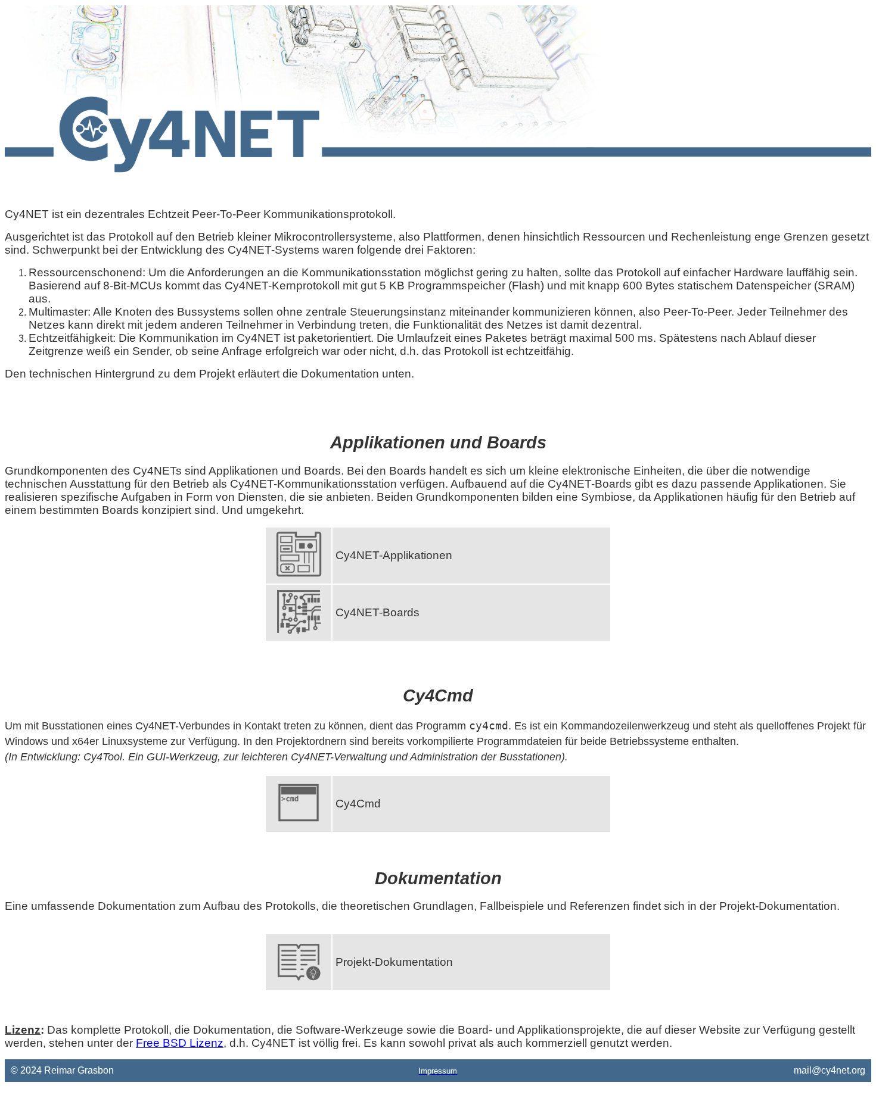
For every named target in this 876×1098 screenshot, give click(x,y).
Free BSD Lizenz (179, 1043)
